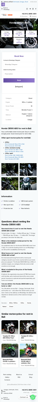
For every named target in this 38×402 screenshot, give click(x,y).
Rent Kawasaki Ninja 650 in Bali (14, 144)
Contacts (7, 380)
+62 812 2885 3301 (29, 14)
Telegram (34, 16)
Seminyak (16, 1)
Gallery (7, 377)
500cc (22, 303)
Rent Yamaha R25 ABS (12, 159)
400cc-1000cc (13, 303)
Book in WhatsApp (6, 8)
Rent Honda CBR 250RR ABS (14, 155)
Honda (29, 303)
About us (19, 374)
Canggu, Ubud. (24, 1)
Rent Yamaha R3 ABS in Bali (14, 150)
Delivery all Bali (8, 393)
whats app (26, 392)
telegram (34, 392)
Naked (4, 306)
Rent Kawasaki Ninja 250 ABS (14, 157)
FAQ (19, 377)
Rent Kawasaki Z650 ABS (13, 146)
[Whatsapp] (32, 397)
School (31, 374)
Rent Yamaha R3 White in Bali (14, 151)
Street (11, 306)
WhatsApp (24, 16)
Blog (30, 377)
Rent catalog (7, 374)
